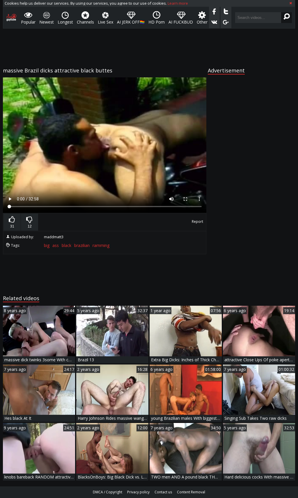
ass (55, 245)
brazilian (82, 245)
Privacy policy (138, 492)
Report (197, 221)
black (66, 245)
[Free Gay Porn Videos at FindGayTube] (11, 17)
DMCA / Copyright (107, 492)
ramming (101, 245)
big (46, 245)
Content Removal (191, 492)
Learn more (178, 3)
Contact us (163, 492)
